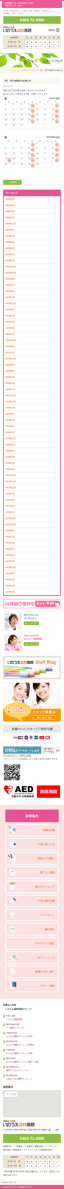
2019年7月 (10, 408)
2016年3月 (10, 555)
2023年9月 (10, 309)
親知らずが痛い (46, 858)
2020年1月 (10, 389)
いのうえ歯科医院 (14, 1019)
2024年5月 (10, 291)
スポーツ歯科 (47, 985)
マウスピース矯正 (45, 943)
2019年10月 (10, 401)
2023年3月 (10, 328)
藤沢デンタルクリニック (17, 1070)
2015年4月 (10, 586)
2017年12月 (10, 475)
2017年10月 (10, 487)
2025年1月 (10, 260)
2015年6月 (10, 579)
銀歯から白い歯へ (45, 971)
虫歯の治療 (49, 830)
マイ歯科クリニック (15, 1028)
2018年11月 (10, 438)
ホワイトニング (46, 957)
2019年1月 (10, 432)
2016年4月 (10, 549)
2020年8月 (10, 371)
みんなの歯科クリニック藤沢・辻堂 (22, 1062)
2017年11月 (10, 481)
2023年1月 (10, 334)
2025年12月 (10, 224)
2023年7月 (10, 316)
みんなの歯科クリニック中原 (19, 1036)
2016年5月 (10, 543)
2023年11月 (10, 303)
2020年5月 (10, 377)
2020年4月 (10, 383)
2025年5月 (10, 248)
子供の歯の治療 (46, 900)
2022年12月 (10, 340)
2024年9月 (10, 279)
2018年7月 (10, 451)
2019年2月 (10, 426)
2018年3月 (10, 463)
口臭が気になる (46, 844)
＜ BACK (12, 182)
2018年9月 (10, 444)
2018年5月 (10, 457)
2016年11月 (10, 524)
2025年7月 (10, 236)
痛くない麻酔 (47, 872)
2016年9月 (10, 530)
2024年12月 (10, 266)
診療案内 (32, 816)
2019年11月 (10, 395)
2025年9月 (10, 230)
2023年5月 (10, 322)
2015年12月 (10, 567)
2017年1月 (10, 512)
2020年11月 (10, 359)
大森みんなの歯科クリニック (19, 1079)
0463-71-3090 (32, 20)
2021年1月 (10, 352)
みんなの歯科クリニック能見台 (20, 1045)
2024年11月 (10, 273)
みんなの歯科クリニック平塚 (19, 1053)
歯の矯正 (50, 929)
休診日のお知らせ (31, 70)
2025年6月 (10, 242)
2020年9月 (10, 365)
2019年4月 (10, 420)
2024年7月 (10, 285)
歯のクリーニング (45, 886)
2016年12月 (10, 518)
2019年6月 (10, 414)
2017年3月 (10, 506)
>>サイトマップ (9, 1182)
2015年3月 (10, 592)
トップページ (16, 70)
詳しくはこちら (31, 623)
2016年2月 (10, 561)
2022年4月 (10, 346)
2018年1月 (10, 469)
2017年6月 (10, 500)
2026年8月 (10, 199)
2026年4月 (10, 211)
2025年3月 (10, 254)
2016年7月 (10, 536)
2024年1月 (10, 297)
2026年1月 (10, 217)
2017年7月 (10, 494)
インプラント (47, 915)
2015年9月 (10, 573)
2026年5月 (10, 205)
